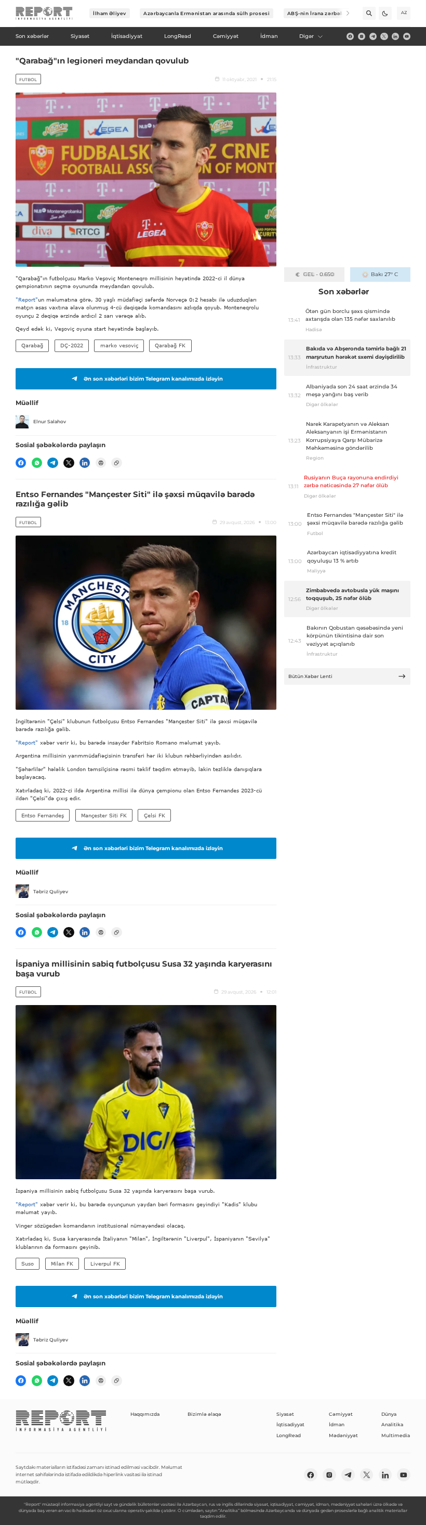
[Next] (343, 13)
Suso (27, 1263)
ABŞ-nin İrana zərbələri (318, 13)
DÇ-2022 (71, 345)
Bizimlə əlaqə (204, 1414)
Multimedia (395, 1435)
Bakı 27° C (384, 274)
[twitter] (384, 36)
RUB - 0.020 (319, 274)
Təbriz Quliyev (50, 891)
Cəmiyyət (341, 1414)
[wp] (37, 463)
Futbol (28, 79)
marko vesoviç (119, 345)
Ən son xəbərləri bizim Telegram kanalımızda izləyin (153, 378)
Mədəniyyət (343, 1435)
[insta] (361, 36)
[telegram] (373, 36)
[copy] (116, 463)
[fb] (350, 36)
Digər (306, 36)
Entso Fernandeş (42, 815)
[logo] (44, 13)
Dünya (388, 1414)
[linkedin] (395, 36)
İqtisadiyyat (290, 1424)
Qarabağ (32, 345)
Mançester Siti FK (104, 815)
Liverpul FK (105, 1263)
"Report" (27, 299)
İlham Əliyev (109, 13)
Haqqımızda (144, 1414)
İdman (336, 1424)
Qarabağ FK (170, 345)
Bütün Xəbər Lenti (310, 676)
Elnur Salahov (49, 421)
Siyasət (285, 1414)
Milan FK (62, 1263)
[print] (101, 463)
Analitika (392, 1424)
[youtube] (406, 36)
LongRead (288, 1435)
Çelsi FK (154, 815)
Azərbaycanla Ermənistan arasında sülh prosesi (206, 13)
